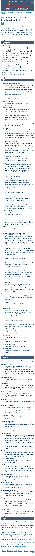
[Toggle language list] (2, 23)
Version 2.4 (28, 12)
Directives (10, 551)
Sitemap (26, 551)
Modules (4, 551)
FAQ (15, 551)
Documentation (19, 12)
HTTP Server (10, 12)
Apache (3, 12)
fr (27, 542)
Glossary (20, 551)
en (24, 542)
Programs (3, 13)
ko (30, 542)
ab (1, 27)
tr (33, 542)
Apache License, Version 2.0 (20, 546)
